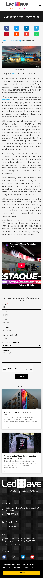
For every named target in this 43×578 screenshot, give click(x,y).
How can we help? (9, 335)
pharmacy (6, 100)
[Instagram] (13, 557)
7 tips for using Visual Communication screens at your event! (20, 457)
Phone (5, 320)
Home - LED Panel (9, 41)
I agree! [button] (21, 573)
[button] (40, 5)
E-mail (4, 312)
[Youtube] (32, 557)
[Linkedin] (23, 557)
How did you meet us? (11, 342)
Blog (19, 41)
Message (5, 350)
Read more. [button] (29, 567)
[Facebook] (4, 557)
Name (4, 304)
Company (6, 327)
